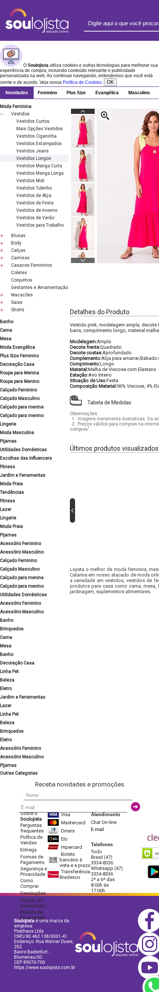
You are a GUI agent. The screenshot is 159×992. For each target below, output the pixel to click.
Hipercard (71, 847)
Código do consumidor (33, 903)
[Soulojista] (37, 31)
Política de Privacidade (32, 914)
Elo (64, 839)
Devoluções (33, 893)
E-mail (97, 829)
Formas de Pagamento (32, 859)
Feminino (47, 92)
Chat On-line (103, 822)
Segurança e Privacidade (33, 871)
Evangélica (107, 92)
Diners (68, 831)
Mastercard (73, 822)
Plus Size (76, 92)
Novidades (17, 92)
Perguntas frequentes (32, 828)
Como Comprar (29, 883)
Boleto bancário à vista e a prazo (75, 859)
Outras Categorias (19, 773)
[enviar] (135, 806)
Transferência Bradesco (75, 874)
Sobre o (31, 816)
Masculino (139, 92)
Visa (65, 814)
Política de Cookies (82, 82)
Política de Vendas (31, 839)
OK (110, 82)
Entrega (28, 850)
